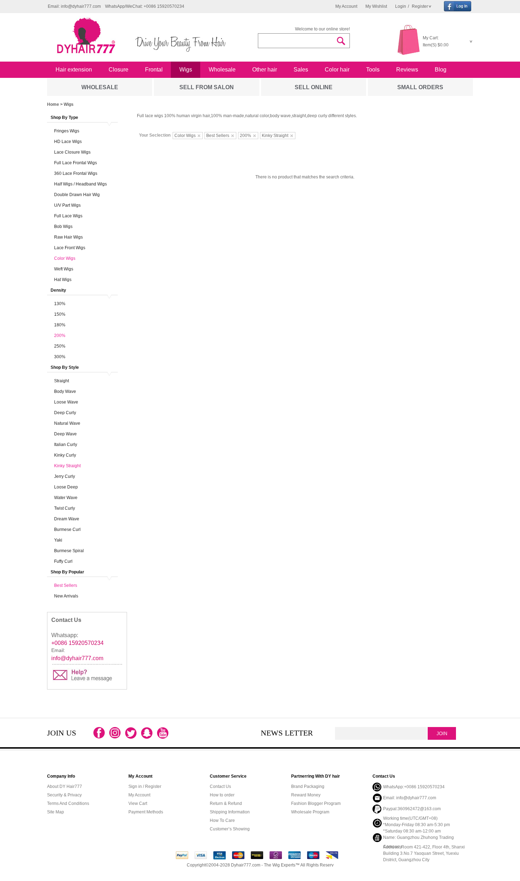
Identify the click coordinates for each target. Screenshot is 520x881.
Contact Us (220, 786)
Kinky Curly (65, 455)
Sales (301, 70)
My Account (346, 6)
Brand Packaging (307, 786)
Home (53, 104)
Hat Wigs (62, 279)
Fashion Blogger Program (316, 803)
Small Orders (420, 87)
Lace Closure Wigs (72, 152)
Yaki (58, 540)
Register (419, 6)
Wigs (185, 70)
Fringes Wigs (66, 130)
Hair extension (74, 70)
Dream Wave (66, 518)
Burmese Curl (67, 529)
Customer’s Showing (230, 828)
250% (59, 346)
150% (59, 314)
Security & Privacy (64, 795)
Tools (373, 70)
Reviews (407, 70)
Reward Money (305, 795)
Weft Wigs (63, 269)
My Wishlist (376, 6)
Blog (440, 70)
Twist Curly (64, 508)
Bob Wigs (63, 226)
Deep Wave (65, 433)
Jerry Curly (64, 476)
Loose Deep (66, 487)
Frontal (154, 70)
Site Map (55, 812)
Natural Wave (67, 423)
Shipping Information (230, 812)
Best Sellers (65, 585)
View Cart (137, 803)
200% (59, 335)
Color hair (337, 70)
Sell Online (314, 87)
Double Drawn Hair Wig (77, 194)
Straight (61, 380)
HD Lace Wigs (68, 141)
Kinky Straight (67, 465)
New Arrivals (66, 596)
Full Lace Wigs (68, 215)
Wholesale (222, 70)
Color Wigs (64, 258)
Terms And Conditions (68, 803)
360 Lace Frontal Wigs (75, 173)
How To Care (222, 820)
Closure (118, 70)
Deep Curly (65, 412)
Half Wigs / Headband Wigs (80, 184)
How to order (222, 795)
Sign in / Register (144, 786)
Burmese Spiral (69, 550)
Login (400, 6)
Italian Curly (65, 444)
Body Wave (65, 391)
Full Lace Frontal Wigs (75, 162)
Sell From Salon (206, 87)
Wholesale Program (310, 812)
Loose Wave (66, 402)
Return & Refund (226, 803)
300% (59, 356)
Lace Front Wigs (69, 247)
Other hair (264, 70)
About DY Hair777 (64, 786)
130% (59, 303)
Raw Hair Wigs (68, 237)
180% (59, 324)
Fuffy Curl (63, 561)
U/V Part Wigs (67, 205)
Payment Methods (145, 812)
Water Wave (65, 497)
